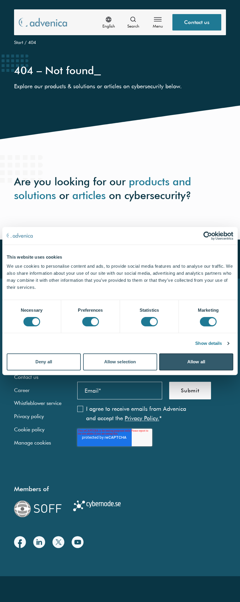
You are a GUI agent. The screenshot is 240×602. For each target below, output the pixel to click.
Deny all (43, 361)
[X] (58, 542)
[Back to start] (43, 22)
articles (89, 195)
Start (18, 42)
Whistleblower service (37, 403)
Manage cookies (32, 442)
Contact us (197, 22)
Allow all (196, 361)
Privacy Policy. (142, 418)
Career (22, 390)
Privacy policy (29, 416)
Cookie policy (29, 429)
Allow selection (120, 361)
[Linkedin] (39, 542)
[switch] (90, 321)
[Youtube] (77, 542)
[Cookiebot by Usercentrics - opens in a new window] (207, 235)
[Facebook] (20, 542)
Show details (208, 343)
